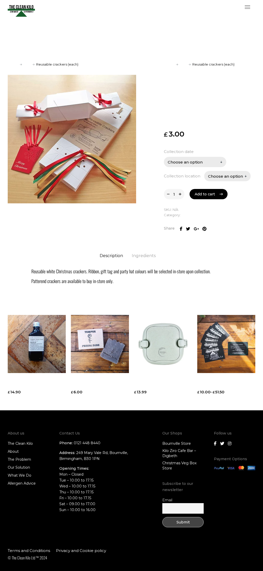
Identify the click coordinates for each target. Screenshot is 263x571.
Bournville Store (176, 443)
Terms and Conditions (29, 550)
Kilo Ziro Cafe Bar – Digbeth (179, 453)
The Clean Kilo (20, 443)
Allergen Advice (22, 483)
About (13, 451)
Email (167, 500)
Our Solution (19, 467)
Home (13, 64)
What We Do (19, 475)
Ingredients (144, 255)
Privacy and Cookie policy (81, 550)
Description (111, 255)
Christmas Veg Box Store (179, 465)
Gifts (27, 64)
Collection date (179, 151)
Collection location (182, 176)
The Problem (19, 459)
